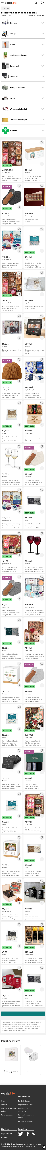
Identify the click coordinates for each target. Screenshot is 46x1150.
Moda (12, 44)
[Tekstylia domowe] (5, 87)
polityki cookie (30, 1146)
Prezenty (6, 8)
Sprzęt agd (14, 66)
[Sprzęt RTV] (5, 76)
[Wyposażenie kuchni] (5, 109)
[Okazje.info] (11, 3)
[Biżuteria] (5, 22)
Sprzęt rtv (14, 77)
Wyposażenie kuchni (18, 109)
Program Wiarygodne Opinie (8, 1109)
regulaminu (18, 1146)
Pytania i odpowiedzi (25, 1121)
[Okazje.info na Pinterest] (33, 1134)
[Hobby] (5, 33)
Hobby (12, 34)
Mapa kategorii (6, 1134)
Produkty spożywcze (18, 55)
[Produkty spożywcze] (5, 55)
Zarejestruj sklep (24, 1101)
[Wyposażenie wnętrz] (5, 119)
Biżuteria (13, 23)
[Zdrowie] (5, 130)
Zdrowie (13, 130)
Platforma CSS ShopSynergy (23, 1109)
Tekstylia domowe (17, 87)
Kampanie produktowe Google (26, 1116)
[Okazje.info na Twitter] (20, 1134)
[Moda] (5, 44)
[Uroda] (5, 98)
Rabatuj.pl (4, 1137)
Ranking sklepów (7, 1115)
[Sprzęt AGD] (5, 65)
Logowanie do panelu (25, 1105)
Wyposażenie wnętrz (18, 120)
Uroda (12, 98)
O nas (3, 1101)
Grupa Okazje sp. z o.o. (18, 1144)
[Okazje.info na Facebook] (28, 1134)
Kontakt (4, 1105)
